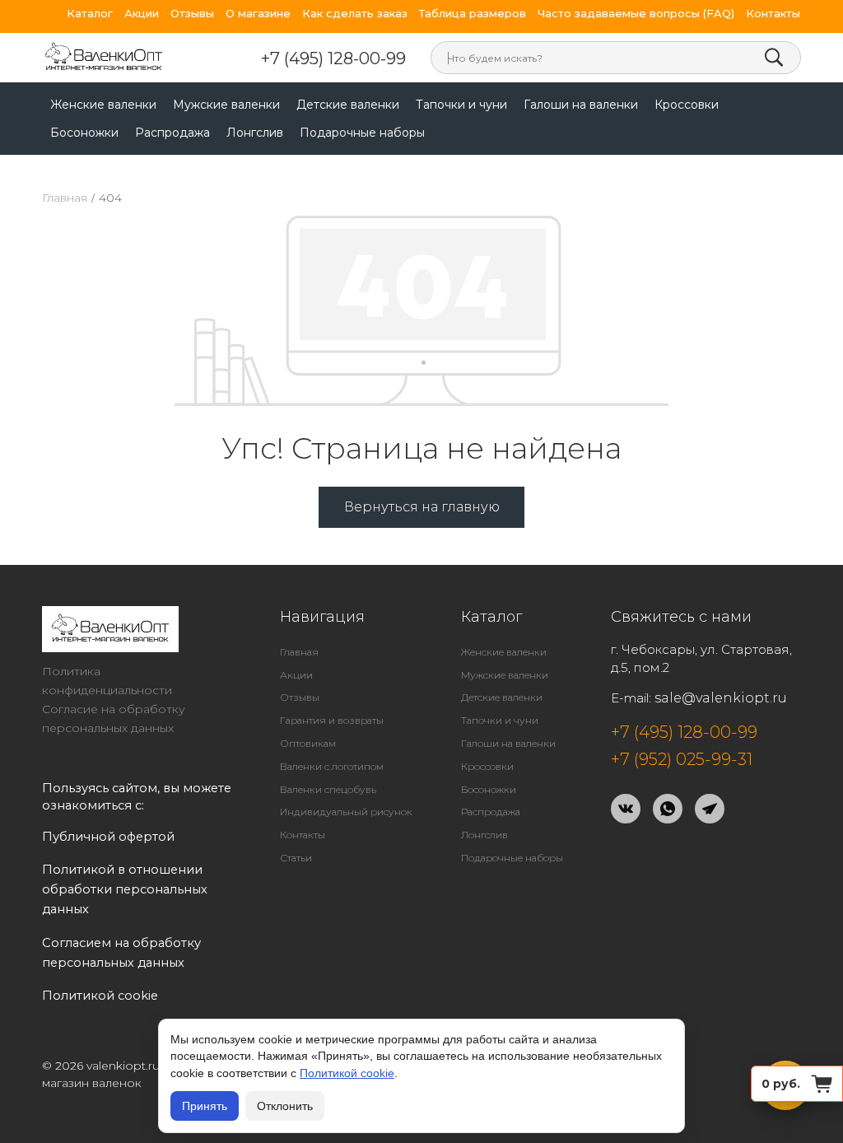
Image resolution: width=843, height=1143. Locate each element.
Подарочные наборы (362, 132)
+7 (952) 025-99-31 (681, 759)
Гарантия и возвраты (332, 720)
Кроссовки (686, 104)
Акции (141, 13)
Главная (64, 197)
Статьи (296, 857)
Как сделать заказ (355, 13)
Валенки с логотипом (332, 766)
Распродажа (172, 132)
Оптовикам (308, 743)
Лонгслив (254, 132)
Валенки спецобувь (328, 789)
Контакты (773, 13)
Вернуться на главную (422, 507)
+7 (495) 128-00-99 (333, 58)
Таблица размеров (472, 13)
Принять (204, 1106)
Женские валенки (103, 104)
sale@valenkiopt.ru (720, 698)
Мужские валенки (226, 104)
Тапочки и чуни (461, 104)
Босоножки (84, 132)
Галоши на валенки (581, 104)
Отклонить (285, 1106)
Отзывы (192, 13)
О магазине (258, 13)
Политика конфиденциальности (107, 680)
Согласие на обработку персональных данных (113, 718)
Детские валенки (347, 104)
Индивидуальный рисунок (346, 811)
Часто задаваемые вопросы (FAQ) (636, 13)
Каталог (90, 13)
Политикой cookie (347, 1073)
